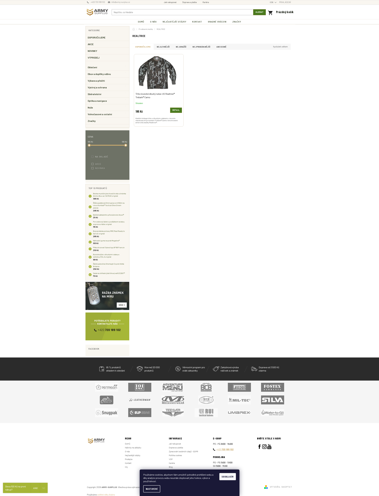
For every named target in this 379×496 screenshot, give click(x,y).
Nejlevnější (163, 46)
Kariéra (206, 2)
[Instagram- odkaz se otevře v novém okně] (264, 446)
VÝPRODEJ (94, 57)
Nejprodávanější (201, 46)
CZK (272, 2)
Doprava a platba (189, 2)
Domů (127, 444)
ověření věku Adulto (106, 494)
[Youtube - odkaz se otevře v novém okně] (269, 446)
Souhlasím (228, 476)
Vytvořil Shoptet (281, 487)
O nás (127, 451)
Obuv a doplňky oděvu (99, 74)
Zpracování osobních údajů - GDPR (183, 451)
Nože (90, 107)
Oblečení (92, 67)
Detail (176, 110)
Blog (171, 467)
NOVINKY (92, 50)
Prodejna (128, 459)
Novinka (102, 168)
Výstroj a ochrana (97, 87)
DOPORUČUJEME (97, 37)
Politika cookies (175, 455)
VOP (171, 459)
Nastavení (152, 488)
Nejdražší (181, 46)
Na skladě (103, 156)
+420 (225, 449)
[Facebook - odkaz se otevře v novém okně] (259, 446)
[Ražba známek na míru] (107, 296)
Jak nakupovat (170, 2)
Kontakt (128, 463)
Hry (126, 467)
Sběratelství (94, 94)
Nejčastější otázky (132, 455)
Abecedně (221, 46)
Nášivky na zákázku (133, 448)
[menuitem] (141, 21)
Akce (100, 164)
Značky (92, 120)
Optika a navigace (97, 100)
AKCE (91, 44)
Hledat (259, 12)
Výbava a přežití (96, 80)
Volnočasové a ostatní (100, 114)
